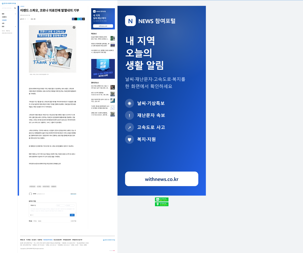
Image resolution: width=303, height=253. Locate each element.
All (35, 248)
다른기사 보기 (73, 193)
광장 (3, 26)
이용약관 (39, 240)
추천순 (35, 221)
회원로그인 (33, 205)
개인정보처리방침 (47, 240)
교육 (3, 23)
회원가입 (8, 30)
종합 (3, 14)
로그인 (3, 30)
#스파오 (39, 186)
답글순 (39, 221)
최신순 (30, 221)
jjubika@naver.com (41, 193)
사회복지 (4, 17)
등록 (72, 215)
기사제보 (28, 240)
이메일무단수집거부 (77, 240)
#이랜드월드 (32, 186)
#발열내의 (53, 186)
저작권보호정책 (67, 240)
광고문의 (34, 240)
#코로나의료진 (46, 186)
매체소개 (22, 240)
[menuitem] (9, 13)
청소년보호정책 (58, 240)
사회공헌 (4, 20)
